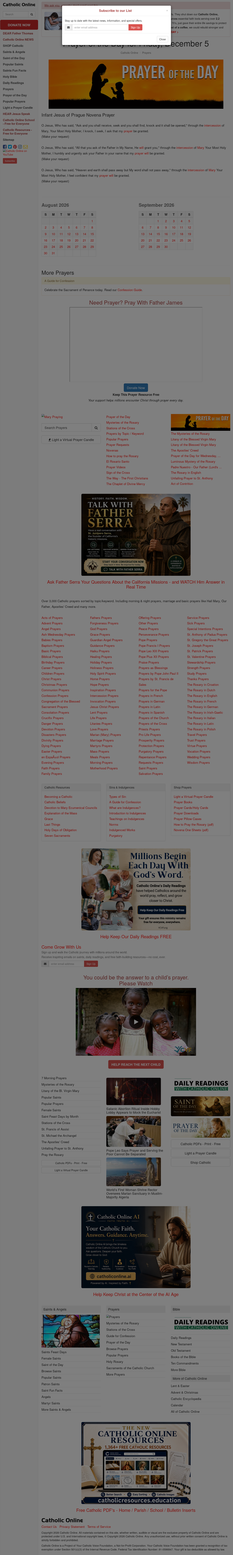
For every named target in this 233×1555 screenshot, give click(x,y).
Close (162, 39)
